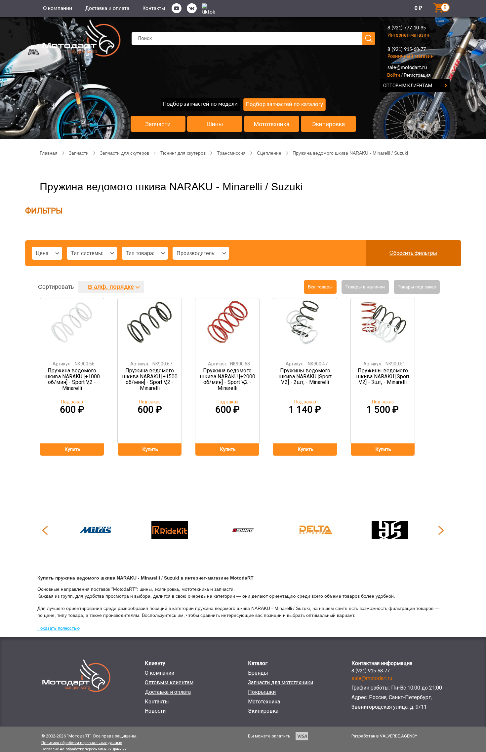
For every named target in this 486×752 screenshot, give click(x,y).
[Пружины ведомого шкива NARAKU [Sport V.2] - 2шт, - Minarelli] (305, 327)
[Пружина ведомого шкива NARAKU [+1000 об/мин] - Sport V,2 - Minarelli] (72, 327)
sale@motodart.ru (407, 67)
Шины (214, 124)
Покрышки (262, 692)
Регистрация (417, 75)
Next (441, 530)
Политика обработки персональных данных (81, 742)
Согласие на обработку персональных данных (84, 749)
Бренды (258, 673)
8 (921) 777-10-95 (406, 28)
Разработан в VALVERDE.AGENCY (384, 735)
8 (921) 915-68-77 (406, 49)
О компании (57, 8)
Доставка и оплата (107, 8)
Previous (45, 530)
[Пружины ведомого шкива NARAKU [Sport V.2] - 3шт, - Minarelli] (383, 327)
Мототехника (271, 124)
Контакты (153, 8)
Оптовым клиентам (169, 682)
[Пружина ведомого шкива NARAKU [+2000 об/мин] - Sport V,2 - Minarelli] (227, 327)
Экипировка (328, 124)
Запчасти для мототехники (280, 682)
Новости (155, 711)
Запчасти (158, 124)
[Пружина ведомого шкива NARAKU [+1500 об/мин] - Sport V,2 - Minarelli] (150, 327)
